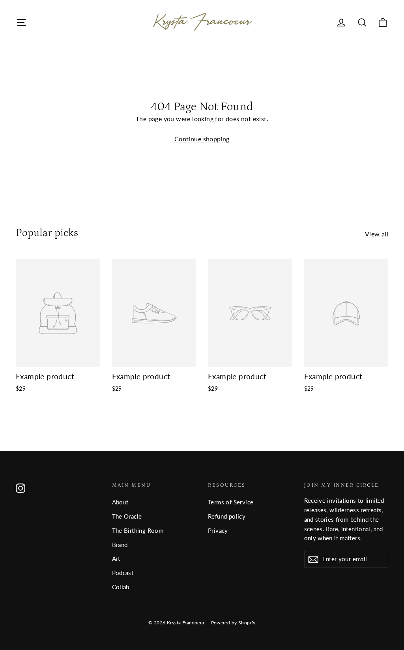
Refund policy (226, 516)
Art (116, 558)
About (120, 502)
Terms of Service (230, 502)
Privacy (218, 530)
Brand (120, 544)
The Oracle (127, 516)
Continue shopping (202, 138)
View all (376, 234)
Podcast (123, 572)
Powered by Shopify (233, 623)
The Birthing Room (138, 530)
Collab (120, 586)
